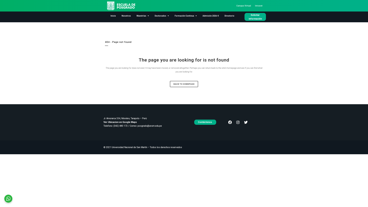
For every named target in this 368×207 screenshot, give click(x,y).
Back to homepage (184, 84)
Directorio (229, 16)
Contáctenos (205, 122)
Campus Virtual (243, 6)
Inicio (113, 16)
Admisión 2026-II (211, 16)
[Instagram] (237, 122)
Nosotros (126, 16)
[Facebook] (230, 122)
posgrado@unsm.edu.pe (150, 125)
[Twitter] (245, 122)
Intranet (258, 6)
